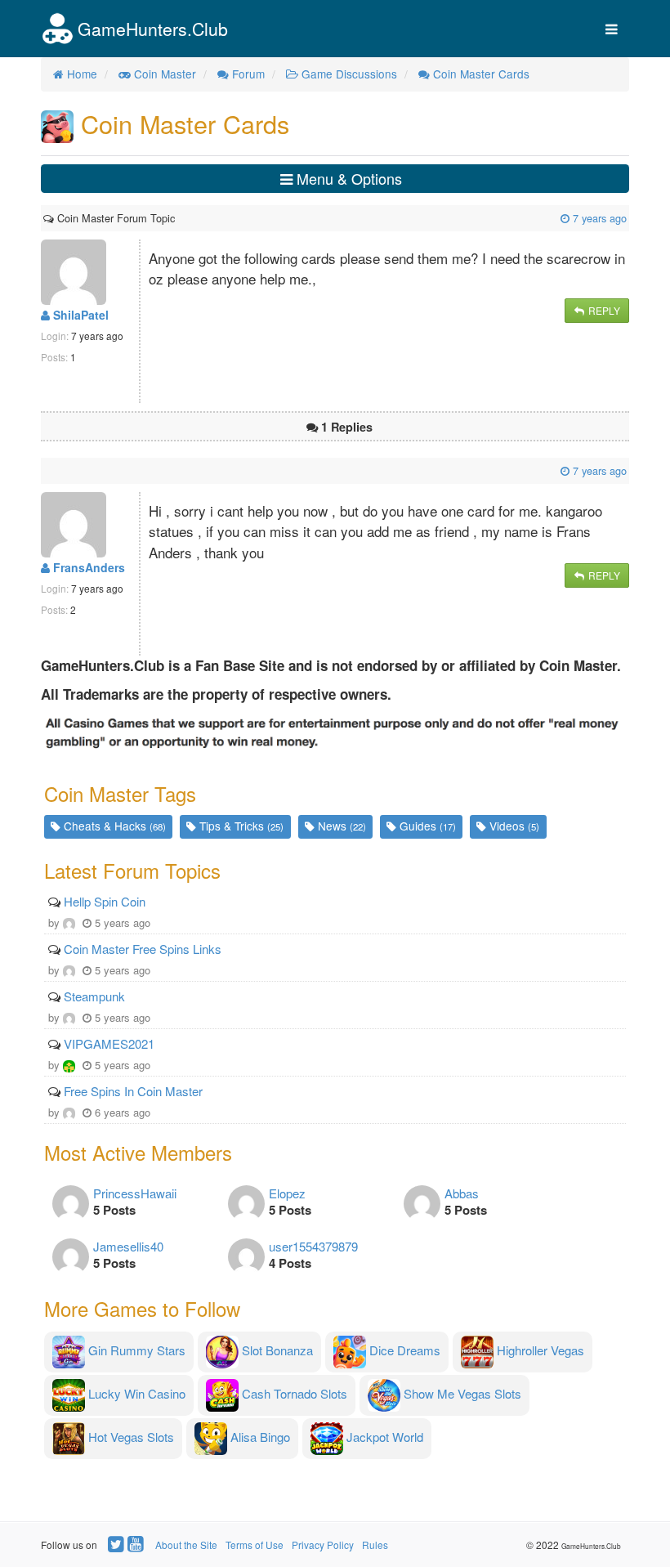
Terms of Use (255, 1544)
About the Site (186, 1544)
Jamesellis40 (128, 1246)
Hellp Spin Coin (104, 901)
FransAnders (87, 567)
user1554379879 (313, 1246)
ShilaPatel (79, 315)
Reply (603, 310)
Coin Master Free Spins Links (142, 948)
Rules (375, 1544)
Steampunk (94, 996)
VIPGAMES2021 (109, 1043)
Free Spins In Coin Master (133, 1090)
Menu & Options (347, 178)
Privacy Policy (323, 1544)
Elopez (287, 1193)
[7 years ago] (176, 217)
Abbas (461, 1193)
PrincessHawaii (134, 1193)
